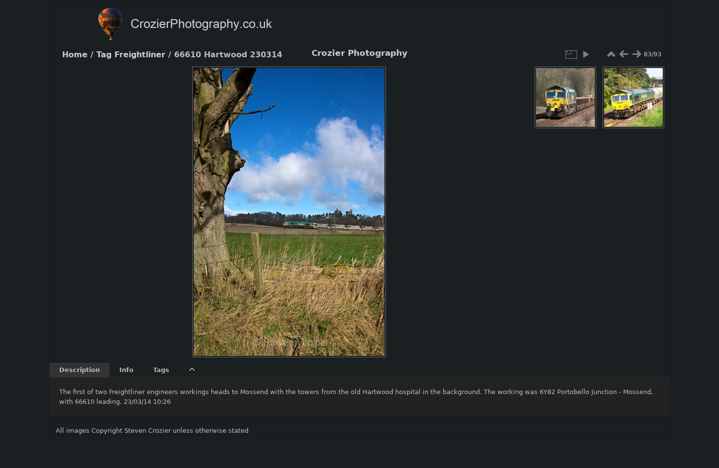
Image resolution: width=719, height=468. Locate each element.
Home (75, 54)
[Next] (370, 204)
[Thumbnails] (611, 54)
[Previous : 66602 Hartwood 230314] (623, 54)
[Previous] (208, 204)
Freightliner (139, 54)
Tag (104, 54)
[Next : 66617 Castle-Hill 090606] (636, 54)
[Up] (285, 81)
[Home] (204, 25)
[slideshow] (585, 54)
